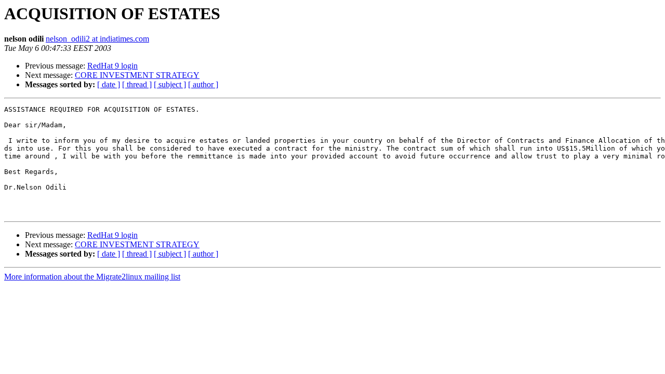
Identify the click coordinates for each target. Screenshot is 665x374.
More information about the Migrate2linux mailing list (92, 276)
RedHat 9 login (112, 65)
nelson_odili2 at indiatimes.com (97, 38)
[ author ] (203, 84)
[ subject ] (170, 84)
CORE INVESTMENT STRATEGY (137, 75)
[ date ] (108, 84)
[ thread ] (137, 84)
